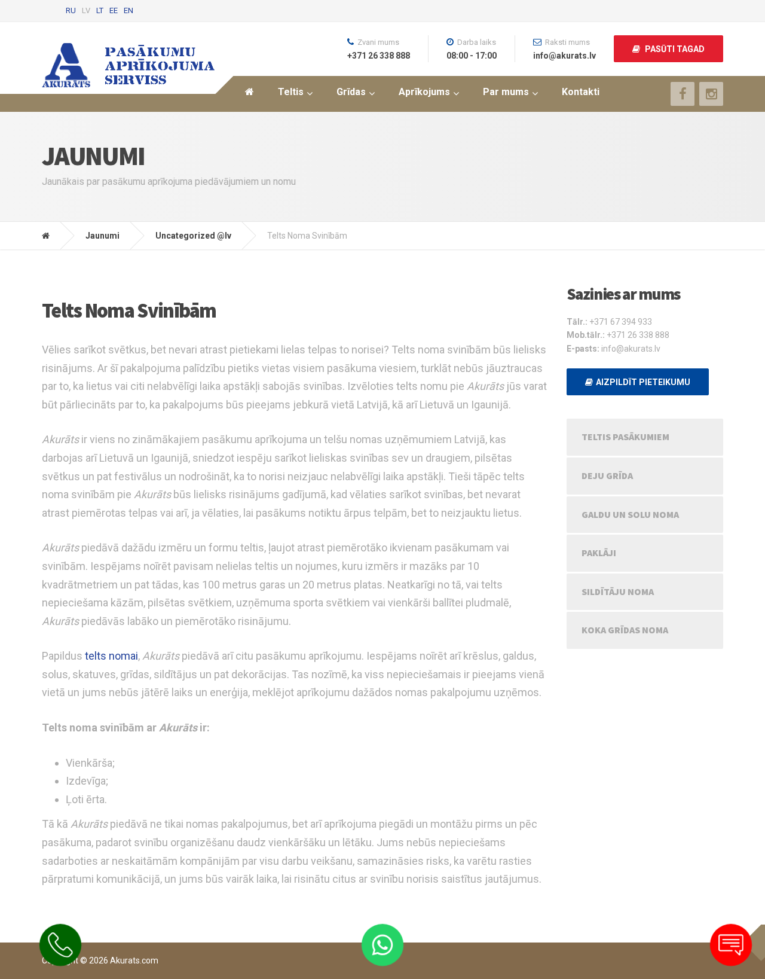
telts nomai (111, 655)
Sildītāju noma (618, 591)
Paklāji (599, 553)
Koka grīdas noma (625, 630)
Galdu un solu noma (630, 514)
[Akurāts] (55, 235)
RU (71, 10)
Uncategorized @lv (193, 235)
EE (113, 10)
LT (99, 10)
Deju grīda (607, 475)
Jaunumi (102, 235)
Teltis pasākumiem (625, 437)
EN (128, 10)
